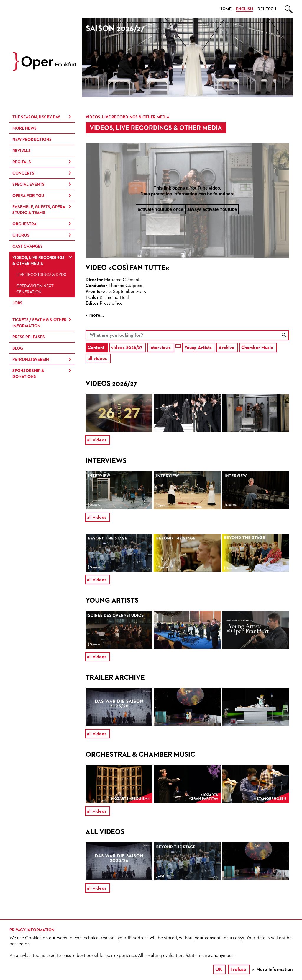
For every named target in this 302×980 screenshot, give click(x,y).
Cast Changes (27, 246)
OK (218, 969)
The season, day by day (36, 117)
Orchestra (24, 224)
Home (225, 9)
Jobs (17, 303)
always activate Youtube (212, 209)
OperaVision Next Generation (35, 289)
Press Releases (28, 337)
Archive (226, 347)
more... (96, 315)
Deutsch (266, 9)
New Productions (32, 140)
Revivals (21, 151)
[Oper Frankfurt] (44, 69)
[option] (187, 57)
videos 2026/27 (126, 347)
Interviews (160, 347)
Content (96, 347)
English (244, 9)
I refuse (238, 969)
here (229, 193)
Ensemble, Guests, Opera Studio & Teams (38, 210)
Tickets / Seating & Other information (39, 323)
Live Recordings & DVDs (41, 275)
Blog (17, 348)
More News (24, 128)
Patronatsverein (30, 360)
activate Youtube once (160, 209)
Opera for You (28, 196)
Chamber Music (257, 347)
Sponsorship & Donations (28, 374)
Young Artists (198, 347)
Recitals (21, 162)
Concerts (23, 173)
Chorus (20, 235)
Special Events (28, 184)
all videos (97, 358)
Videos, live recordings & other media (38, 261)
